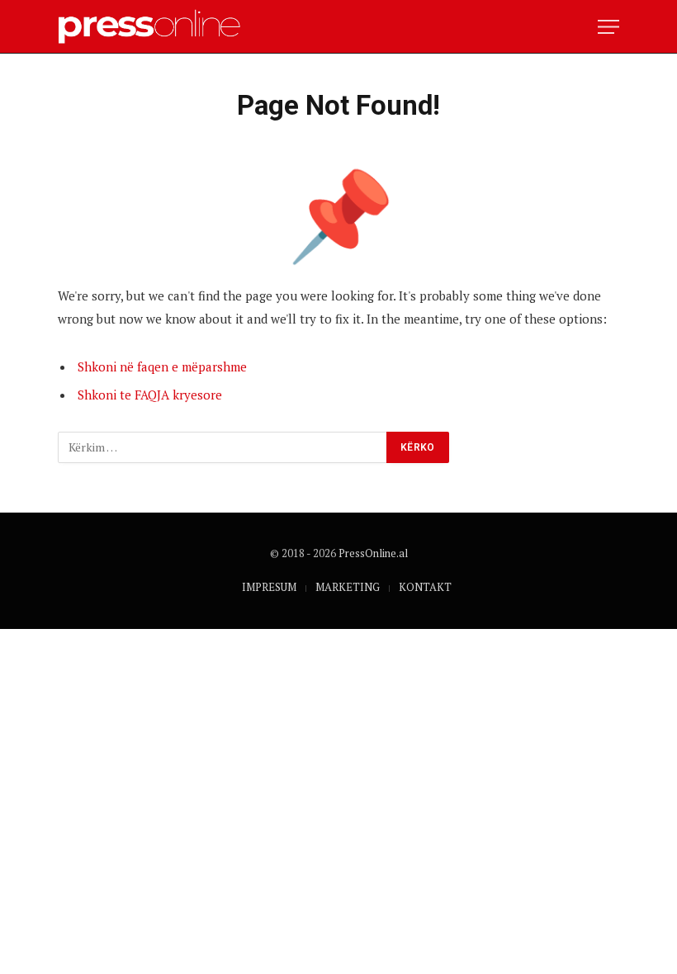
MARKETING (347, 586)
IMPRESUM (269, 586)
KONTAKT (425, 586)
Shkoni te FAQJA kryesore (150, 394)
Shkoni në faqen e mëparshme (162, 366)
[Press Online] (156, 27)
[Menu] (608, 26)
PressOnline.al (373, 553)
